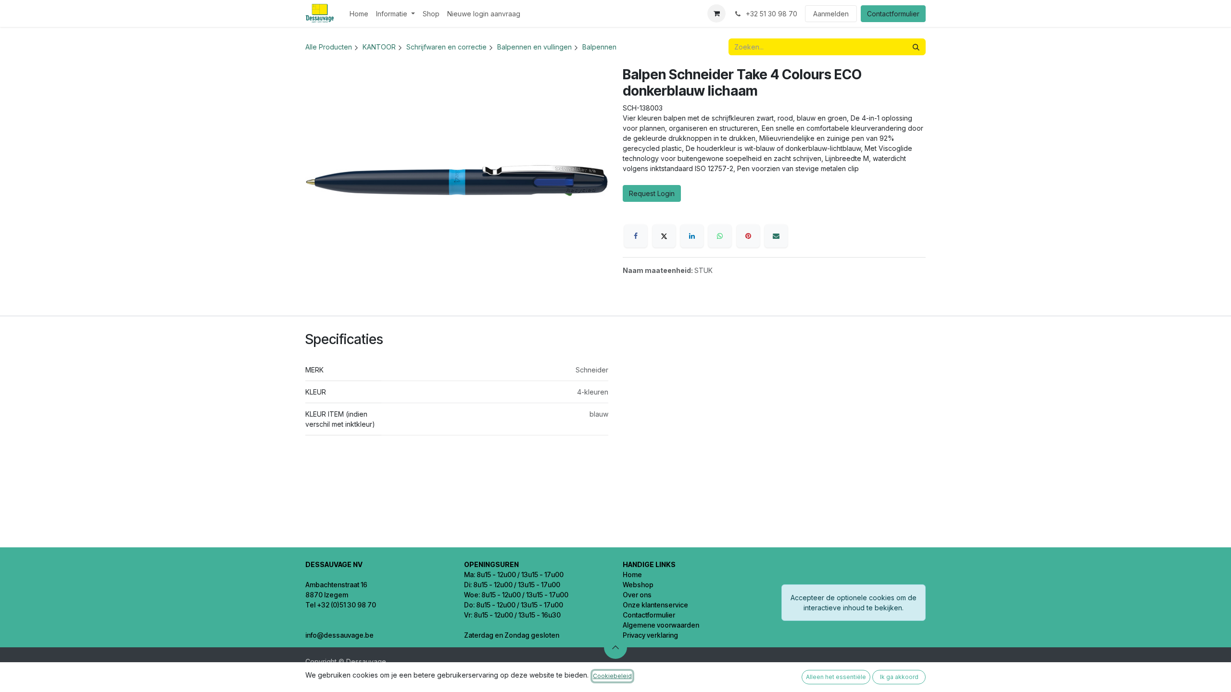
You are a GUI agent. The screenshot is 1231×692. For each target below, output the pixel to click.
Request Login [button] (652, 193)
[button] (615, 647)
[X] (664, 235)
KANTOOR (379, 47)
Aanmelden (831, 14)
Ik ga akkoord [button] (899, 676)
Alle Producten (328, 47)
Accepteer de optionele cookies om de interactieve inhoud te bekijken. (854, 602)
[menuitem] (359, 14)
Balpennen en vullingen (534, 47)
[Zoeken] (916, 46)
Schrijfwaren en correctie (446, 47)
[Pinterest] (748, 235)
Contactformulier (893, 14)
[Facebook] (635, 235)
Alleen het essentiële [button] (836, 676)
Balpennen (599, 47)
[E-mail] (776, 235)
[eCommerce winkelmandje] (716, 13)
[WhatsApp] (719, 235)
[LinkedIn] (691, 235)
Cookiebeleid (612, 676)
